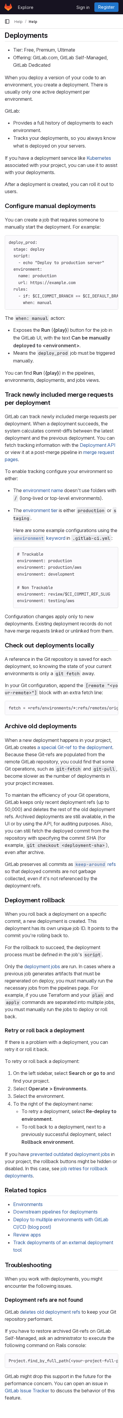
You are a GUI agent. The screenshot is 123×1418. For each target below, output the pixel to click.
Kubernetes (99, 158)
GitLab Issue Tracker (27, 1391)
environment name (43, 490)
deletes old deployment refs (50, 1312)
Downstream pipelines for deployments (55, 1212)
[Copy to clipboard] (111, 242)
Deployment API (97, 445)
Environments (28, 1204)
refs (96, 864)
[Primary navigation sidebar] (7, 21)
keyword (39, 538)
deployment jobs (42, 966)
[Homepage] (8, 7)
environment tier (40, 510)
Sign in (83, 7)
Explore (25, 7)
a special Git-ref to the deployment (74, 747)
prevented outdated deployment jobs (70, 1154)
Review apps (27, 1235)
